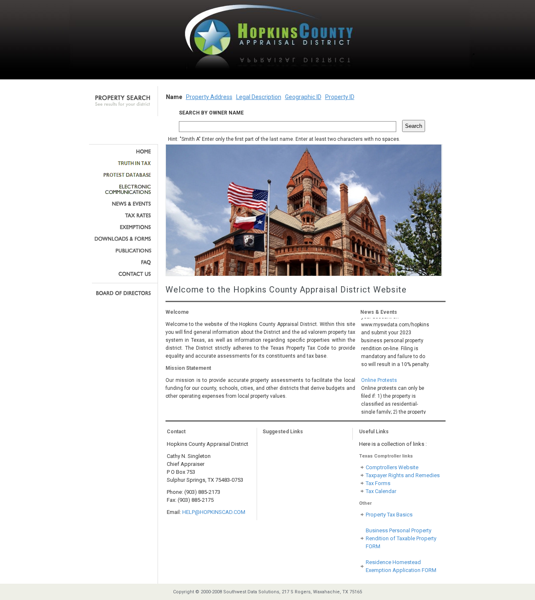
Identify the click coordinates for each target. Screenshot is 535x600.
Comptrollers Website (392, 467)
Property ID (339, 97)
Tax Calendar (381, 491)
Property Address (209, 97)
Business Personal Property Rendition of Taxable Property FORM (401, 538)
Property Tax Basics (389, 514)
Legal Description (258, 97)
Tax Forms (378, 483)
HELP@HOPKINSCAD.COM (213, 512)
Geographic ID (303, 97)
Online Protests (379, 376)
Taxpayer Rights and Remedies (403, 475)
